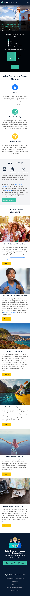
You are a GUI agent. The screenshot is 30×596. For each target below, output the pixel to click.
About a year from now (16, 46)
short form (8, 190)
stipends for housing (9, 312)
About (16, 574)
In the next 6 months (15, 44)
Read (5, 263)
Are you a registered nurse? (15, 49)
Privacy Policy (15, 584)
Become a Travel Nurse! (15, 563)
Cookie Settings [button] (15, 590)
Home (10, 574)
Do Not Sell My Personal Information (15, 587)
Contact (23, 574)
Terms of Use (15, 581)
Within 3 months (14, 42)
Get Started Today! (8, 200)
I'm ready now (14, 40)
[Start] (15, 67)
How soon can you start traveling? (15, 35)
